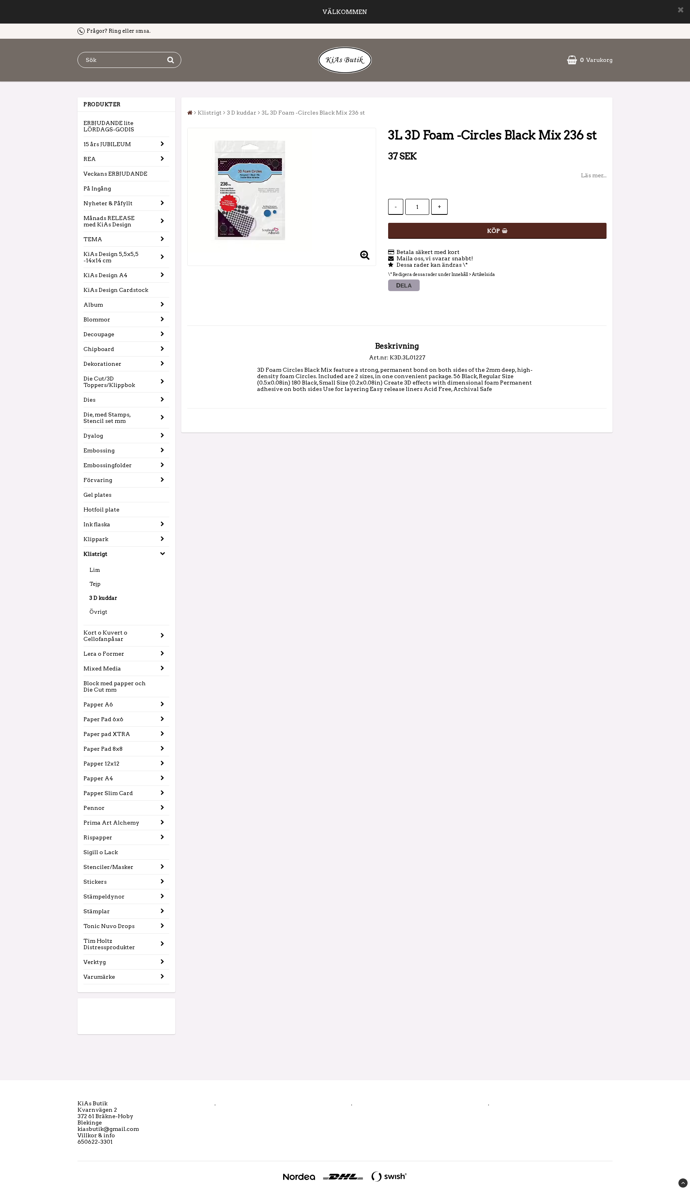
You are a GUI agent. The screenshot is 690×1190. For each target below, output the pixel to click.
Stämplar (96, 911)
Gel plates (97, 495)
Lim (94, 570)
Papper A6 (98, 704)
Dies (89, 400)
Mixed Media (102, 668)
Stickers (95, 882)
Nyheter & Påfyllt (108, 203)
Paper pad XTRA (106, 734)
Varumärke (99, 977)
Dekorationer (102, 364)
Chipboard (98, 349)
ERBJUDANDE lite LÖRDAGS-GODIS (108, 126)
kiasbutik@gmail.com (108, 1129)
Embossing (99, 450)
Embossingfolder (107, 465)
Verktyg (94, 962)
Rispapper (97, 837)
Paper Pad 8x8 (103, 749)
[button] (590, 60)
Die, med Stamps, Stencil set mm (107, 417)
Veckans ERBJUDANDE (115, 174)
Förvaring (97, 480)
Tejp (95, 584)
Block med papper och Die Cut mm (114, 686)
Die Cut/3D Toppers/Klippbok (109, 381)
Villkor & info (96, 1135)
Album (93, 304)
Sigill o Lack (100, 852)
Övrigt (98, 612)
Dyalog (93, 435)
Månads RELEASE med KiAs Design (109, 221)
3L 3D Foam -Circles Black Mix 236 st (313, 112)
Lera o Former (103, 654)
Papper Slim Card (108, 793)
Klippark (95, 539)
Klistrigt (95, 554)
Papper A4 (98, 778)
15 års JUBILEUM (107, 144)
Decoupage (98, 334)
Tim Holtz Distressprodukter (109, 944)
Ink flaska (96, 524)
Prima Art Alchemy (111, 822)
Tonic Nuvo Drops (109, 926)
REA (89, 159)
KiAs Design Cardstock (115, 290)
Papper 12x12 (101, 763)
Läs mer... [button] (594, 175)
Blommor (96, 319)
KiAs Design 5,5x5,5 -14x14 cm (111, 257)
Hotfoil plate (101, 509)
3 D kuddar (103, 598)
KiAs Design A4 (105, 275)
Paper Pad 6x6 (103, 719)
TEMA (92, 239)
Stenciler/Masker (108, 867)
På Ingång (97, 188)
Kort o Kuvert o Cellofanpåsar (105, 635)
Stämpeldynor (104, 896)
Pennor (94, 808)
